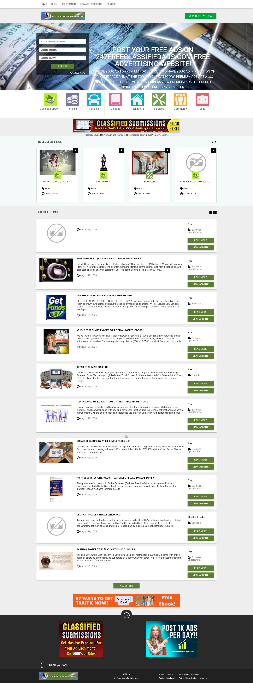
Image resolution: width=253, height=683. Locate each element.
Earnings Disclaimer (167, 678)
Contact (111, 4)
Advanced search (78, 73)
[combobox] (62, 50)
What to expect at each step (195, 182)
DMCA (170, 674)
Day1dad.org (57, 182)
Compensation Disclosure (188, 674)
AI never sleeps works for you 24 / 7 (149, 182)
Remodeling (103, 182)
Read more (200, 240)
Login (54, 4)
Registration (68, 4)
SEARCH (64, 66)
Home (44, 4)
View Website (200, 247)
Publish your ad (202, 16)
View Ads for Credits (91, 4)
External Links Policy (188, 678)
